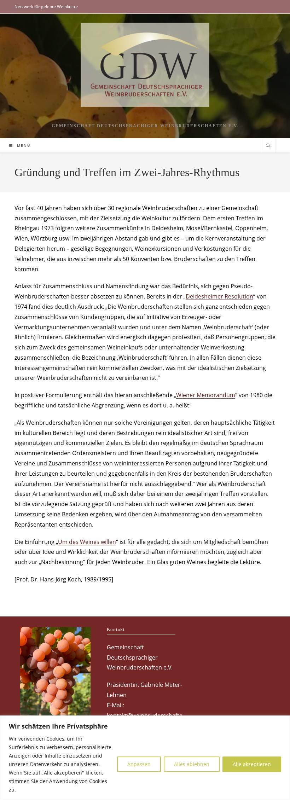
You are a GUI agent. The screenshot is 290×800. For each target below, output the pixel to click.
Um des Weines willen (87, 542)
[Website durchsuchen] (268, 146)
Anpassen (139, 764)
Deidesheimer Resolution (219, 296)
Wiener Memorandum (205, 395)
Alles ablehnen (191, 764)
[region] (145, 757)
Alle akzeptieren (252, 764)
